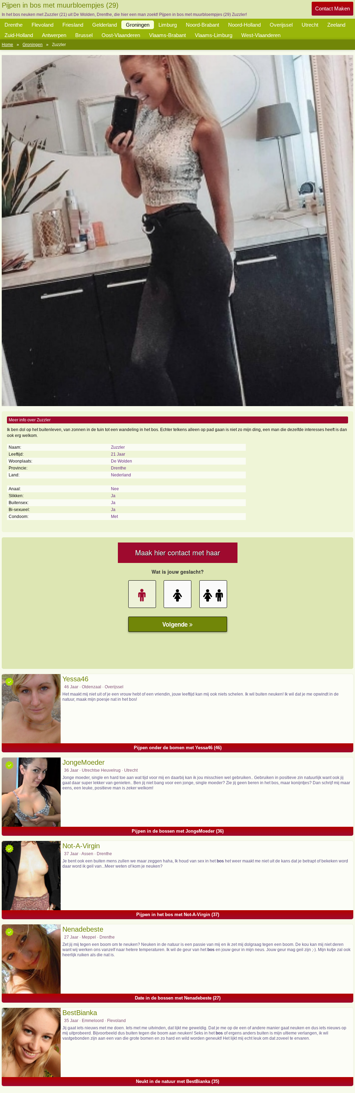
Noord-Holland (244, 25)
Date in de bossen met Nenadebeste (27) (177, 998)
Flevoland (42, 25)
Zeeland (336, 25)
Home (7, 44)
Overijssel (281, 25)
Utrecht (310, 25)
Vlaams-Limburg (213, 35)
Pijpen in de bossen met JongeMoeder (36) (178, 831)
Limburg (167, 25)
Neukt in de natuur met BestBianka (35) (177, 1081)
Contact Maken (332, 8)
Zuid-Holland (19, 35)
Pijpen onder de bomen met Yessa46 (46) (178, 747)
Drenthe (14, 25)
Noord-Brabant (202, 25)
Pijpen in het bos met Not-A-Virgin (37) (177, 914)
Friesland (72, 25)
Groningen (137, 25)
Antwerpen (54, 35)
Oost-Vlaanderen (121, 35)
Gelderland (104, 25)
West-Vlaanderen (260, 35)
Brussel (84, 35)
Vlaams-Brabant (167, 35)
